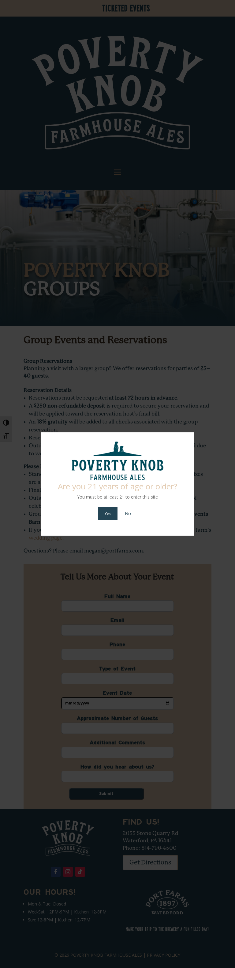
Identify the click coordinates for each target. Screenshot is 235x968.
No (128, 513)
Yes (107, 513)
